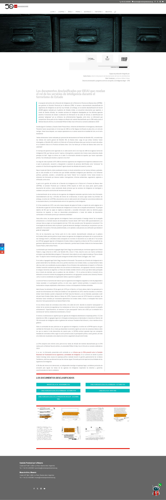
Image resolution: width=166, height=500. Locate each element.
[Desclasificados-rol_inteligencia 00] (46, 421)
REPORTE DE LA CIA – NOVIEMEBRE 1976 (58, 384)
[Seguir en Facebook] (34, 488)
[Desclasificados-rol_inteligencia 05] (70, 440)
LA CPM (52, 12)
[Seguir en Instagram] (41, 488)
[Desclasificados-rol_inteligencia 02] (95, 421)
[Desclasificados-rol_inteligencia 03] (120, 421)
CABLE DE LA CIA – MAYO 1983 (107, 391)
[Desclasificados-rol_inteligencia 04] (46, 440)
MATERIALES (87, 12)
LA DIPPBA (61, 12)
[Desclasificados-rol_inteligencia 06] (95, 440)
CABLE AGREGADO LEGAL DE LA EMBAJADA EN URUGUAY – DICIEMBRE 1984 (58, 398)
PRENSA (78, 12)
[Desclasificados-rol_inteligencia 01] (70, 421)
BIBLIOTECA (108, 12)
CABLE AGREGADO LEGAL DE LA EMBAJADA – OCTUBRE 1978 (58, 391)
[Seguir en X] (37, 488)
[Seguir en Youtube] (44, 488)
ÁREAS (70, 12)
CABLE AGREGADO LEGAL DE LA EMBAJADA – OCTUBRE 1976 (107, 384)
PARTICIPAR (98, 12)
